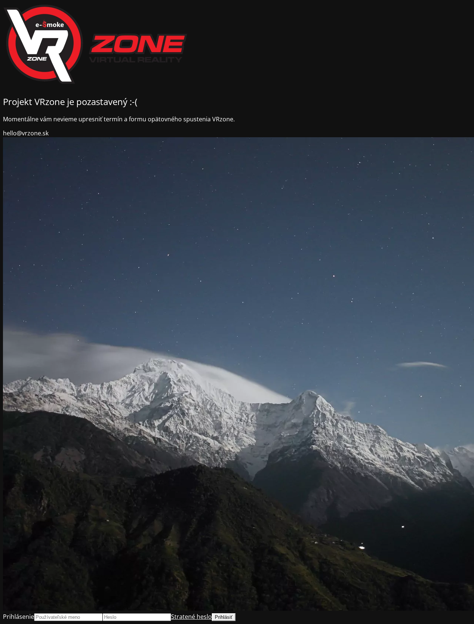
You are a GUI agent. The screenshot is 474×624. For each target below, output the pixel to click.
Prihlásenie (18, 617)
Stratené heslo (191, 617)
